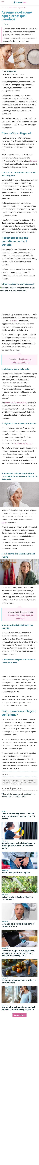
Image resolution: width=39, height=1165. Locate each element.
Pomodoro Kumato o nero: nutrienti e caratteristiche (19, 981)
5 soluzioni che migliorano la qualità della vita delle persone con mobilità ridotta (18, 816)
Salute (4, 811)
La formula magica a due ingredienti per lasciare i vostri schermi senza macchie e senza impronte (18, 953)
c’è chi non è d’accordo (23, 443)
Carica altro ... (19, 1015)
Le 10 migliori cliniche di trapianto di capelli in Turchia (18, 925)
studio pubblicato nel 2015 (15, 403)
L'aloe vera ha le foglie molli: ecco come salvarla (17, 898)
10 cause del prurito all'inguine (16, 872)
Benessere (5, 8)
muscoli (15, 321)
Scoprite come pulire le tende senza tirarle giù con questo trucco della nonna (18, 845)
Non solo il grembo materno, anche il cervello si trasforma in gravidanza (18, 1008)
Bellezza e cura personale (17, 8)
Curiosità (5, 841)
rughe (4, 522)
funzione (33, 161)
